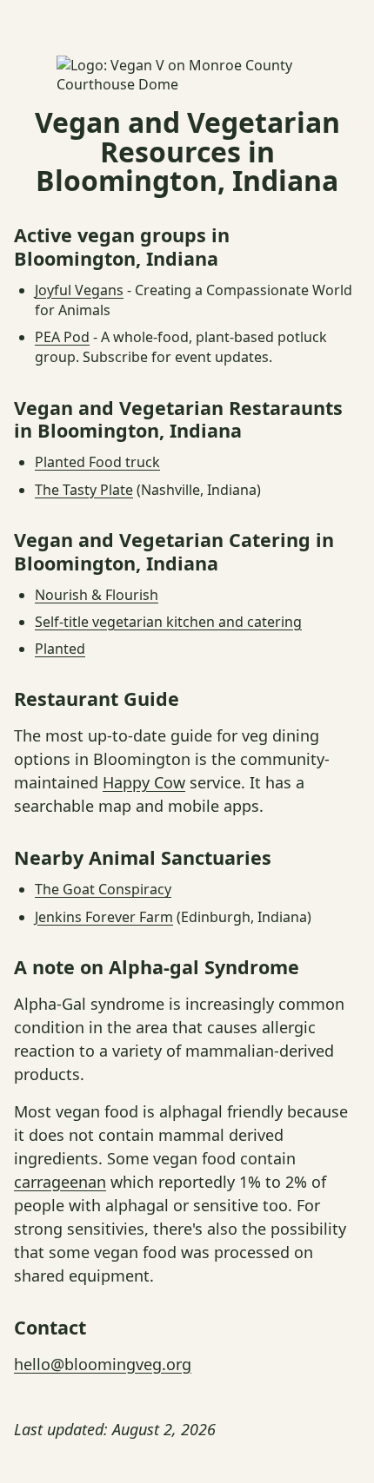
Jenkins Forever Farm (104, 916)
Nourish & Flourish (96, 594)
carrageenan (60, 1181)
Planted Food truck (97, 461)
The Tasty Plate (84, 489)
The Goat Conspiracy (103, 889)
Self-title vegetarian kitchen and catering (168, 621)
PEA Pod (62, 336)
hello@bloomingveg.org (102, 1364)
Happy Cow (144, 782)
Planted (60, 648)
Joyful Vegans (79, 290)
